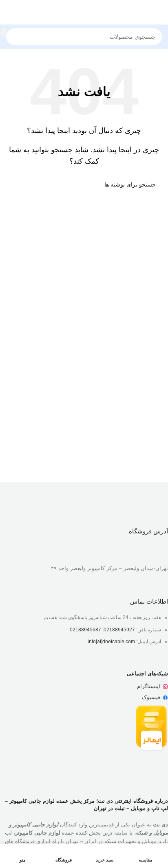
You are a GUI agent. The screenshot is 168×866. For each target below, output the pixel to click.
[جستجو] (3, 32)
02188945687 (85, 630)
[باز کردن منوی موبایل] (158, 12)
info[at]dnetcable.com (111, 641)
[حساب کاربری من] (9, 12)
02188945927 (119, 630)
